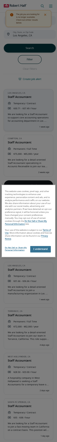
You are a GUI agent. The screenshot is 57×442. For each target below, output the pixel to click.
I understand (40, 249)
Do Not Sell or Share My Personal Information (16, 249)
